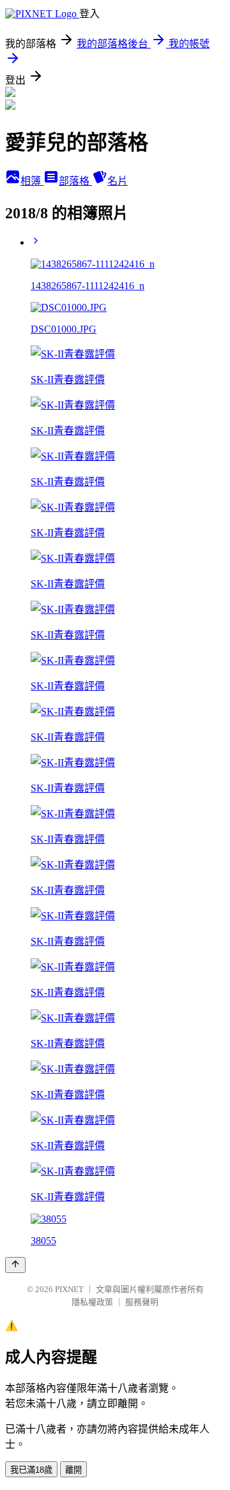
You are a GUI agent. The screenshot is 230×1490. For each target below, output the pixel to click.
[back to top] (15, 1265)
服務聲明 (141, 1302)
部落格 (75, 181)
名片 (117, 181)
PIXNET (69, 1289)
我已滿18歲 (31, 1470)
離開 (73, 1470)
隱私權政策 (92, 1302)
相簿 (31, 181)
